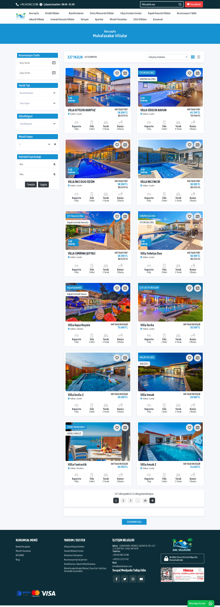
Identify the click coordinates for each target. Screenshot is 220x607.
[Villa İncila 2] (98, 372)
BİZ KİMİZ (20, 555)
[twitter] (124, 579)
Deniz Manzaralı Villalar (102, 13)
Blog (18, 559)
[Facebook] (116, 579)
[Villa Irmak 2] (170, 441)
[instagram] (133, 579)
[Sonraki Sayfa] (152, 500)
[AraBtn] (180, 4)
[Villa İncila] (170, 302)
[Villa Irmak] (170, 372)
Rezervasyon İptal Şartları (75, 559)
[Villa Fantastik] (98, 441)
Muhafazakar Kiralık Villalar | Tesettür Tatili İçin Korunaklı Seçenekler (85, 569)
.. (138, 500)
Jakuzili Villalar (36, 19)
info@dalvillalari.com (122, 566)
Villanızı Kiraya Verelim (74, 546)
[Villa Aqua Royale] (98, 302)
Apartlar (99, 19)
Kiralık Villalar (52, 13)
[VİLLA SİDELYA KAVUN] (170, 87)
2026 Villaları (140, 19)
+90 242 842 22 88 (120, 554)
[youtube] (141, 579)
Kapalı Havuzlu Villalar (159, 13)
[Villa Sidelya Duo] (170, 230)
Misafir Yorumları (118, 19)
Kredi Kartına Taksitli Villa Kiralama (79, 564)
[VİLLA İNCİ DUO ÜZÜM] (98, 159)
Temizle (31, 184)
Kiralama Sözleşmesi (73, 555)
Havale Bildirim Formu (73, 551)
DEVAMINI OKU (134, 521)
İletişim (85, 19)
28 (145, 500)
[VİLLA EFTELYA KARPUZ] (98, 87)
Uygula (43, 184)
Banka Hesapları (23, 546)
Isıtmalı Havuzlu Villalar (62, 19)
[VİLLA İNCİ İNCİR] (170, 159)
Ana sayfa (34, 13)
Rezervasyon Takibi (186, 13)
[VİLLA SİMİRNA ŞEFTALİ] (98, 230)
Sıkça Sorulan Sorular (131, 13)
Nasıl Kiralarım (76, 13)
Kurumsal (158, 19)
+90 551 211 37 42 (120, 559)
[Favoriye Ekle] (117, 73)
